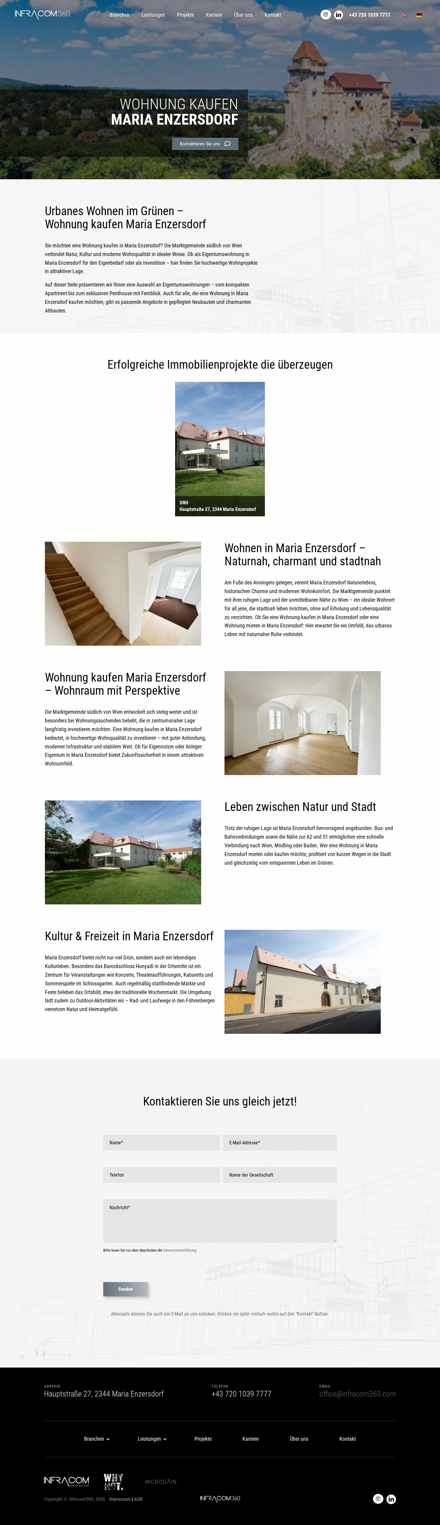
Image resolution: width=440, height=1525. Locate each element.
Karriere (214, 15)
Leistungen (153, 15)
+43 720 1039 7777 (369, 15)
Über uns (243, 15)
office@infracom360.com (357, 1393)
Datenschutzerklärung (179, 1250)
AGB (138, 1499)
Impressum (120, 1499)
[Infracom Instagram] (326, 14)
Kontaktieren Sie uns (200, 144)
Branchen (120, 15)
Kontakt (273, 15)
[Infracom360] (42, 15)
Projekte (185, 15)
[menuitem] (95, 1439)
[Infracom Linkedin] (338, 14)
